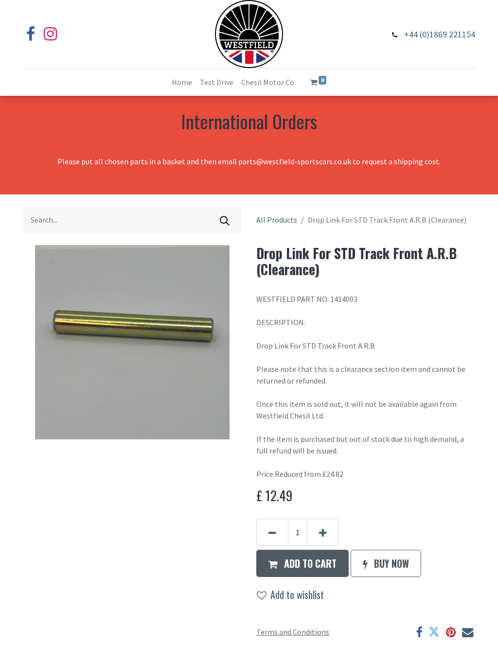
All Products (276, 220)
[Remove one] (272, 532)
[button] (302, 563)
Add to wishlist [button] (297, 594)
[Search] (225, 219)
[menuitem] (182, 82)
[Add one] (323, 532)
